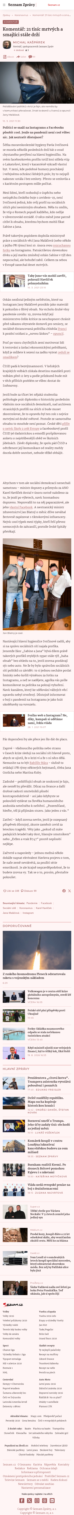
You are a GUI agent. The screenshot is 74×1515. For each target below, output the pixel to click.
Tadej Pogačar (46, 1329)
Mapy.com (36, 1416)
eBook (10, 56)
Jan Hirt (43, 1325)
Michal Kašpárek (29, 42)
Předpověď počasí (53, 1416)
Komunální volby (11, 1339)
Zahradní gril (61, 1433)
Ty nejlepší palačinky (50, 1350)
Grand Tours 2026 (48, 1339)
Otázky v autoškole (48, 1402)
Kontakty (63, 1465)
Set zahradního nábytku (41, 1433)
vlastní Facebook (21, 507)
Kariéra (37, 1465)
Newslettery (25, 1484)
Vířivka (36, 1438)
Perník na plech (47, 1372)
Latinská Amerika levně (15, 1402)
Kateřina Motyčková (51, 1176)
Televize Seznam (15, 1480)
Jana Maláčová (11, 912)
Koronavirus (26, 908)
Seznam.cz (54, 4)
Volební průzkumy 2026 (15, 1320)
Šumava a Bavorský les (14, 1393)
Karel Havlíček (44, 908)
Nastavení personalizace (36, 1488)
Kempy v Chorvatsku (13, 1384)
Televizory (60, 1450)
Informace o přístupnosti (36, 1472)
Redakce (20, 1468)
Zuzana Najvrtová (49, 1192)
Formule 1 (8, 1368)
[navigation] (4, 5)
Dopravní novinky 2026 (51, 1393)
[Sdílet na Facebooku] (64, 891)
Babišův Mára (39, 763)
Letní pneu (32, 1450)
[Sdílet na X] (69, 891)
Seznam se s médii (38, 1480)
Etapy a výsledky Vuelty (51, 1320)
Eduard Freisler (48, 1089)
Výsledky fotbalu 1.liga (14, 1354)
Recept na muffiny (48, 1354)
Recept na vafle (47, 1368)
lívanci (62, 329)
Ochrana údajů (48, 1468)
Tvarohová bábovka (49, 1363)
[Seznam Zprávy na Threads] (44, 1500)
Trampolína (58, 1429)
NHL (5, 1372)
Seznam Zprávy (47, 1156)
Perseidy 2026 (13, 1421)
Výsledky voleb (10, 1325)
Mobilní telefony (39, 1446)
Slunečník (9, 1433)
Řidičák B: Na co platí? (50, 1397)
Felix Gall (44, 1334)
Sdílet (23, 56)
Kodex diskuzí (59, 1480)
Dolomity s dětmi (11, 1406)
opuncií (58, 333)
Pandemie (32, 903)
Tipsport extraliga (12, 1359)
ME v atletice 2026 (12, 1363)
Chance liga (9, 1350)
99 (34, 56)
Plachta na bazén (41, 1429)
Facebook (46, 903)
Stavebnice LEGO (58, 1446)
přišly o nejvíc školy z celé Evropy (36, 426)
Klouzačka (21, 1433)
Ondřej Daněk (46, 1109)
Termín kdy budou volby (15, 1329)
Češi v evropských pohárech (52, 1421)
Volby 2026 (8, 1316)
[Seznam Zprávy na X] (29, 1500)
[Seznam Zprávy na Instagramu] (37, 1500)
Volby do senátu (11, 1334)
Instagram (28, 912)
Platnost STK (45, 1406)
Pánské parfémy (44, 1455)
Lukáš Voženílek (47, 1132)
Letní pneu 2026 (47, 1384)
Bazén (28, 1429)
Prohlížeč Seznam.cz (57, 1476)
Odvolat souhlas (44, 1484)
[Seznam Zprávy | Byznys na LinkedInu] (52, 1500)
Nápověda (50, 1465)
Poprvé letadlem (11, 1388)
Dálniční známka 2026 (50, 1388)
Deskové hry (46, 1450)
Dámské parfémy (16, 1450)
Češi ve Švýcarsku (12, 1397)
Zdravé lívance (46, 1359)
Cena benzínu (29, 1421)
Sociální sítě (9, 908)
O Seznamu (24, 1465)
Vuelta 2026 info (47, 1316)
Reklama (32, 1468)
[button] (37, 83)
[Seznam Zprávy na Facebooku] (21, 1500)
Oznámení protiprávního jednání (23, 1476)
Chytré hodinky (26, 1455)
